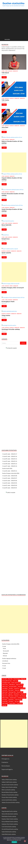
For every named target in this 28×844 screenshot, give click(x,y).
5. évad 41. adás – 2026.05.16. (9, 456)
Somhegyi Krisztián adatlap (11, 329)
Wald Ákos (4, 705)
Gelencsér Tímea (19, 684)
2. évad (3, 223)
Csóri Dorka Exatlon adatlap (9, 826)
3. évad (4, 668)
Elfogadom (14, 842)
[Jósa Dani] (14, 116)
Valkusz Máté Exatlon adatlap (9, 779)
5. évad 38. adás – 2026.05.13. (9, 463)
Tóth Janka (5, 100)
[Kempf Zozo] (14, 235)
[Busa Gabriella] (14, 221)
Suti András (4, 699)
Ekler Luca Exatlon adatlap (8, 789)
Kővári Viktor (5, 692)
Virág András (6, 315)
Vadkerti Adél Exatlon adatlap (9, 782)
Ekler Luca (15, 680)
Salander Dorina (13, 697)
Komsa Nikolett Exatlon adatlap (10, 821)
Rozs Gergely (22, 695)
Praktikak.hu (5, 762)
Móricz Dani (4, 693)
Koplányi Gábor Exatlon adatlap (10, 819)
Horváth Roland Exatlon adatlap (10, 829)
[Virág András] (14, 311)
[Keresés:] (14, 343)
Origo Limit (4, 695)
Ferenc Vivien (5, 684)
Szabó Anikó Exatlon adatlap (9, 831)
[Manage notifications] (25, 841)
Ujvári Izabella (6, 252)
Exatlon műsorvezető (15, 682)
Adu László (4, 678)
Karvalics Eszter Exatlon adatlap (10, 784)
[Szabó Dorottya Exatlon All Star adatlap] (14, 205)
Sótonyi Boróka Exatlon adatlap (10, 814)
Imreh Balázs (5, 688)
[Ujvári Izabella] (14, 249)
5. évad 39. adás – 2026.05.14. (9, 461)
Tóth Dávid (5, 72)
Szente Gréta (4, 701)
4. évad (3, 98)
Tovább (4, 77)
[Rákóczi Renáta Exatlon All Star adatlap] (14, 137)
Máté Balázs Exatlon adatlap (9, 816)
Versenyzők (16, 98)
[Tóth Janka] (14, 89)
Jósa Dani (5, 127)
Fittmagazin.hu (5, 759)
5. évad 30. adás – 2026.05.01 (9, 487)
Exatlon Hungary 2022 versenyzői (13, 287)
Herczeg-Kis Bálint (13, 686)
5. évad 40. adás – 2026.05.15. (9, 459)
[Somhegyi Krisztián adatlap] (14, 325)
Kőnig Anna (17, 690)
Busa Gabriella (6, 225)
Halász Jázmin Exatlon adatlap (9, 787)
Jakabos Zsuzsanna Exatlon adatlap (11, 802)
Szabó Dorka (11, 699)
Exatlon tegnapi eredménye (9, 658)
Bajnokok (7, 98)
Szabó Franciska (18, 699)
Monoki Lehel (20, 692)
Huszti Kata (20, 686)
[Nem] (26, 840)
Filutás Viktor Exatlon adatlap (9, 797)
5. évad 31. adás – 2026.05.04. (9, 485)
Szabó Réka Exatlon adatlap (9, 834)
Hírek (4, 648)
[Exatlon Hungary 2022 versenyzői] (14, 283)
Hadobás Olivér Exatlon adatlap (10, 824)
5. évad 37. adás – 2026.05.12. (9, 466)
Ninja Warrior (16, 693)
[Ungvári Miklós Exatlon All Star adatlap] (14, 174)
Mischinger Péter (12, 692)
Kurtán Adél (4, 690)
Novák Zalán (23, 693)
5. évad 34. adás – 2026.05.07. (9, 478)
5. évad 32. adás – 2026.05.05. (9, 483)
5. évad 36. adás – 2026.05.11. (9, 471)
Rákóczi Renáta (5, 697)
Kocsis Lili (23, 688)
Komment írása (6, 663)
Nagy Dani (10, 693)
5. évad (4, 646)
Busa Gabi (10, 678)
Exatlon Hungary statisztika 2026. (10, 473)
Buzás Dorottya (17, 678)
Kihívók (5, 655)
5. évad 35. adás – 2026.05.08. (9, 475)
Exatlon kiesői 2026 (7, 468)
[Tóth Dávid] (14, 62)
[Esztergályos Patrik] (14, 297)
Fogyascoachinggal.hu (7, 769)
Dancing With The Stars (7, 680)
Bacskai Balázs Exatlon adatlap (9, 792)
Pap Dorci (17, 695)
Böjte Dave (23, 678)
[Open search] (25, 39)
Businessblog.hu (6, 766)
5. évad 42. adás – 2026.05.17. (9, 454)
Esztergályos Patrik (8, 301)
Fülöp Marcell (12, 684)
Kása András (10, 690)
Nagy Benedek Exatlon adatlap (9, 811)
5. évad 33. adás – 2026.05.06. (9, 480)
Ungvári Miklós (12, 703)
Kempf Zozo (6, 239)
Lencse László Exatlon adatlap (9, 800)
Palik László (10, 695)
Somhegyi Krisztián (22, 697)
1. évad (3, 299)
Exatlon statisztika (13, 3)
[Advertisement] (14, 23)
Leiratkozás (5, 661)
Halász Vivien (5, 686)
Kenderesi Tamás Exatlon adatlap (10, 795)
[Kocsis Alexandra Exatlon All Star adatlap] (14, 189)
